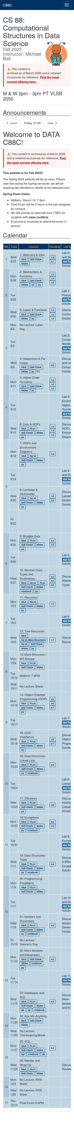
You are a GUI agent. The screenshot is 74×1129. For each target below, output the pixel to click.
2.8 (52, 804)
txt (33, 284)
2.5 (52, 580)
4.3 (52, 1001)
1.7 (52, 603)
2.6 (52, 585)
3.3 (52, 544)
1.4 (52, 278)
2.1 (52, 261)
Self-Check (35, 259)
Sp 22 (33, 456)
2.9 (52, 764)
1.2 (52, 257)
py (39, 284)
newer (13, 123)
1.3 (52, 274)
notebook (26, 591)
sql (22, 1054)
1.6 (52, 453)
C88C (7, 4)
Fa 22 (33, 540)
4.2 (52, 925)
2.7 (52, 707)
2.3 (52, 365)
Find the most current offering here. (33, 79)
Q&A (23, 259)
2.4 (52, 500)
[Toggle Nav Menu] (66, 5)
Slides (24, 263)
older (50, 123)
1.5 (52, 282)
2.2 (52, 576)
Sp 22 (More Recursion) (33, 639)
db (22, 1009)
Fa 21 (33, 428)
